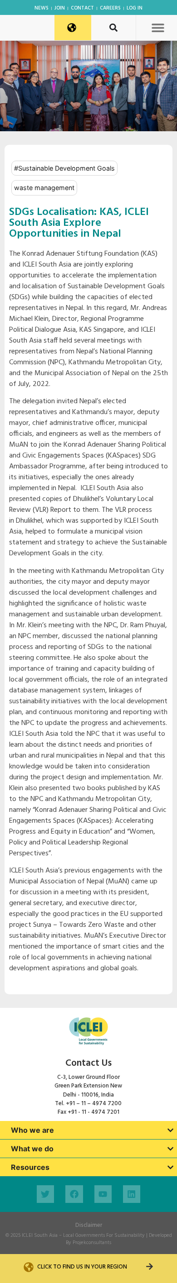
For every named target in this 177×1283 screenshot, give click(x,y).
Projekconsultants (92, 1243)
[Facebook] (74, 1193)
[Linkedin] (131, 1193)
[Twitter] (45, 1193)
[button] (158, 27)
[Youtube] (103, 1193)
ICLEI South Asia (40, 1235)
